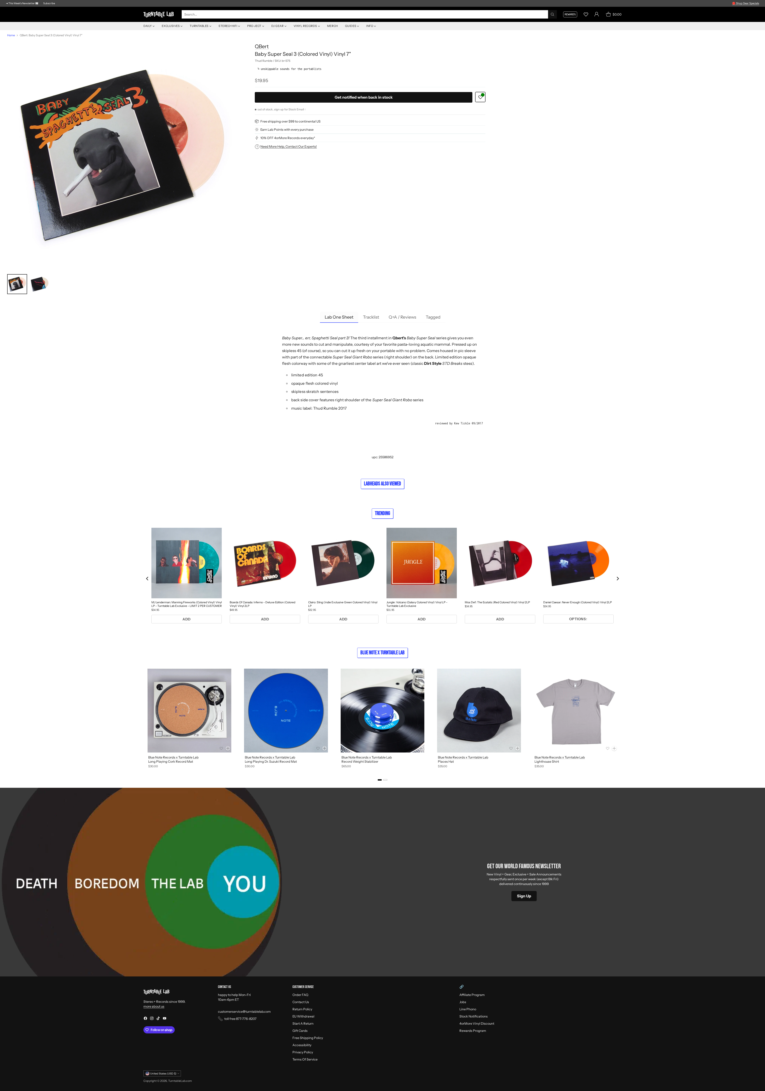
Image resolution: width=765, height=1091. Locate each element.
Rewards (570, 14)
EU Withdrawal (303, 1016)
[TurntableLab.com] (159, 14)
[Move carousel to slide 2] (385, 780)
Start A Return (303, 1023)
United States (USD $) (163, 1073)
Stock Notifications (473, 1016)
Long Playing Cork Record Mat (170, 761)
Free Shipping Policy (307, 1038)
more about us (153, 1006)
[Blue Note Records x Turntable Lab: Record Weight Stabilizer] (383, 711)
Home (11, 35)
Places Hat (446, 761)
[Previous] (143, 719)
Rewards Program (472, 1031)
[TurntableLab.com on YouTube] (164, 1019)
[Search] (552, 14)
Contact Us (300, 1002)
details (754, 3)
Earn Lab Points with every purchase (287, 129)
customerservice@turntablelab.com (244, 1011)
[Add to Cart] (228, 748)
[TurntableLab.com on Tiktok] (158, 1019)
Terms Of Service (305, 1059)
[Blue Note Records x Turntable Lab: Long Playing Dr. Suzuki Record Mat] (286, 711)
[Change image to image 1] (17, 284)
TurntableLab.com (180, 1081)
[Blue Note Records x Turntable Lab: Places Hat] (479, 711)
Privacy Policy (302, 1052)
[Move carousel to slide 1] (380, 780)
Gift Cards (300, 1031)
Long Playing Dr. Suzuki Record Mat (271, 761)
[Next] (621, 719)
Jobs (462, 1002)
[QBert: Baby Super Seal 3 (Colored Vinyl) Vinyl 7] (122, 154)
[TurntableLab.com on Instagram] (151, 1019)
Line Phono (467, 1009)
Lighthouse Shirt (547, 761)
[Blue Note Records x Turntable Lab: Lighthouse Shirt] (576, 711)
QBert (262, 46)
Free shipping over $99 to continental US (290, 121)
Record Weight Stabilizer (359, 761)
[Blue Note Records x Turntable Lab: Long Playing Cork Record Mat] (189, 711)
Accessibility (301, 1045)
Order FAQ (300, 995)
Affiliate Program (472, 995)
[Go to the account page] (596, 14)
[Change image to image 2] (39, 284)
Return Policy (302, 1009)
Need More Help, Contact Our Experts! (288, 146)
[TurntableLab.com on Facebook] (145, 1019)
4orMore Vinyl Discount (476, 1023)
